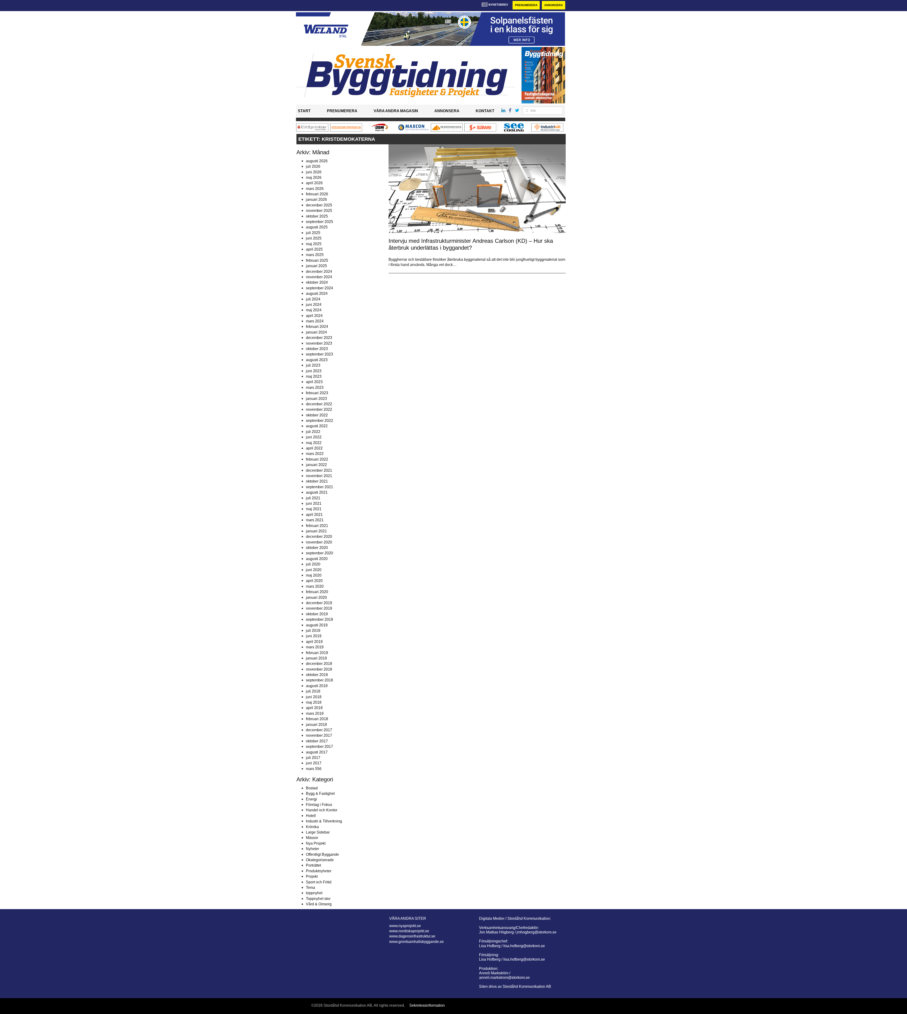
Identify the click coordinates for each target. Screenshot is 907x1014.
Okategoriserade (320, 860)
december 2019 (319, 603)
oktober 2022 (317, 415)
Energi (311, 799)
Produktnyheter (318, 871)
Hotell (311, 816)
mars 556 (313, 769)
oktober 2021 (317, 481)
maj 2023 (313, 376)
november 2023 (319, 343)
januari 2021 (316, 531)
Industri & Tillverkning (324, 821)
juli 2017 (313, 758)
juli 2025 (313, 233)
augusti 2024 (317, 293)
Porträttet (313, 865)
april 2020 (314, 581)
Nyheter (312, 849)
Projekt (312, 876)
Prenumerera (526, 5)
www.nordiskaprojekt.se (409, 931)
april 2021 (314, 515)
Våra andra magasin (396, 111)
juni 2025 (313, 238)
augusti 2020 (317, 559)
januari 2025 (316, 266)
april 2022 (314, 448)
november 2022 (319, 409)
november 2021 (319, 476)
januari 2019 (316, 658)
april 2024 (314, 316)
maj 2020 (313, 575)
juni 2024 (313, 305)
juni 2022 (313, 437)
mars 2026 (315, 189)
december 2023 (319, 338)
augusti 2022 (317, 426)
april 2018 (314, 708)
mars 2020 (315, 586)
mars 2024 (315, 321)
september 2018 (319, 680)
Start (304, 111)
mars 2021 (315, 520)
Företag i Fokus (319, 805)
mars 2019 (315, 647)
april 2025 (314, 249)
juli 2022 (313, 432)
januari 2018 (316, 725)
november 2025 (319, 211)
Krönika (312, 827)
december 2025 (319, 205)
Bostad (312, 788)
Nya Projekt (315, 843)
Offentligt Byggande (322, 854)
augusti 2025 (317, 227)
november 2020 (319, 542)
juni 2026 (313, 172)
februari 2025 (317, 260)
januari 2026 (316, 199)
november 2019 (319, 608)
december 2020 (319, 537)
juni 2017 (313, 763)
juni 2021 (313, 503)
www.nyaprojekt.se (405, 926)
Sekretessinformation (427, 1005)
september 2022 (319, 421)
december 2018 (319, 664)
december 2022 (319, 404)
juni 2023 (313, 371)
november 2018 (319, 669)
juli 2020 (313, 564)
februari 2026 (317, 194)
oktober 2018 (317, 675)
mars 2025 (315, 255)
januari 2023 (316, 399)
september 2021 (319, 487)
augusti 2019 (317, 625)
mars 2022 (315, 454)
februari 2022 (317, 459)
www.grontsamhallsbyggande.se (416, 942)
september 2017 (319, 746)
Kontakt (485, 111)
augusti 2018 (317, 686)
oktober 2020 (317, 548)
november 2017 (319, 735)
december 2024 (319, 272)
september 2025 (319, 222)
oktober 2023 (317, 349)
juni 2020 (313, 570)
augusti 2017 (317, 752)
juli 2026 (313, 166)
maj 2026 (313, 177)
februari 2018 (317, 719)
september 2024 (319, 288)
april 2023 (314, 382)
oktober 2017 (317, 741)
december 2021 (319, 470)
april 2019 (314, 642)
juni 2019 (313, 636)
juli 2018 (313, 691)
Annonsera (553, 5)
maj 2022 (313, 443)
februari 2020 (317, 592)
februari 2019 (317, 653)
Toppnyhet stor (318, 899)
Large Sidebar (318, 832)
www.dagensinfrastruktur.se (412, 936)
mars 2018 (315, 713)
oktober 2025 (317, 216)
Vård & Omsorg (319, 904)
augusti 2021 (317, 492)
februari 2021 (317, 526)
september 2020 (319, 553)
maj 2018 (313, 702)
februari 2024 (317, 327)
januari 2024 (316, 332)
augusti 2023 (317, 360)
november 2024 (319, 277)
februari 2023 (317, 393)
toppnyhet (314, 893)
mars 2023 (315, 387)
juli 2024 (313, 299)
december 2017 (319, 730)
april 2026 (314, 183)
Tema (310, 888)
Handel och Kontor (321, 810)
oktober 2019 (317, 614)
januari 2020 (316, 597)
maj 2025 (313, 244)
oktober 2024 (317, 282)
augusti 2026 (317, 161)
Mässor (312, 838)
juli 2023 (313, 365)
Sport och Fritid (318, 882)
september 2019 (319, 619)
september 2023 (319, 354)
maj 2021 (313, 509)
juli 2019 (313, 631)
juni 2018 (313, 697)
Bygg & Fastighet (320, 794)
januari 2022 (316, 465)
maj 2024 (313, 310)
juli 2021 (313, 498)
